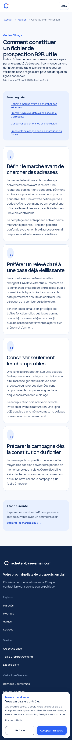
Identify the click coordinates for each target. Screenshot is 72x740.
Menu (64, 5)
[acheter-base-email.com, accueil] (7, 6)
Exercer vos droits (14, 691)
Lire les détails (13, 720)
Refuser (20, 730)
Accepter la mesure (51, 730)
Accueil (8, 19)
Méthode (8, 613)
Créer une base (12, 648)
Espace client (11, 664)
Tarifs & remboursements (18, 656)
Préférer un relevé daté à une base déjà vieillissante (34, 114)
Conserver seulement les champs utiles (34, 123)
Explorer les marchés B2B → (24, 522)
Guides (22, 19)
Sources (8, 629)
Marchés (8, 605)
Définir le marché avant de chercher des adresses (34, 105)
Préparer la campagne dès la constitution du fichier (36, 132)
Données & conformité (16, 683)
